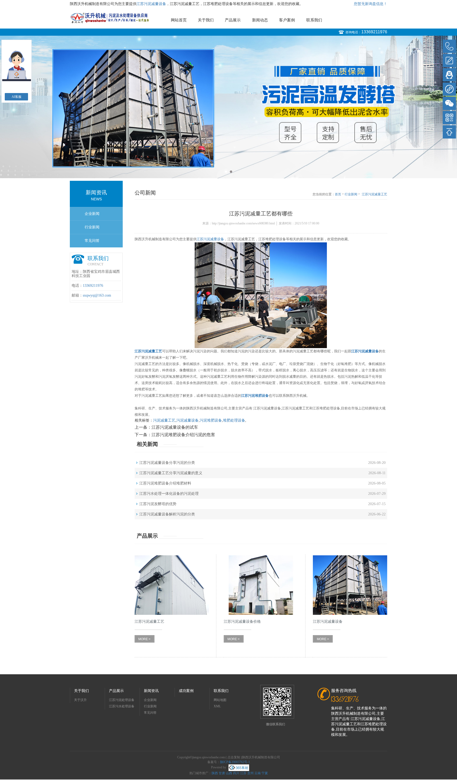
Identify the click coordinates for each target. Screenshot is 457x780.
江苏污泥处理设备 (121, 700)
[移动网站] (449, 117)
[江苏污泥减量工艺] (172, 585)
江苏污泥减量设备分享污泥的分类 (167, 463)
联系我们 (314, 20)
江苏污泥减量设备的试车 (175, 427)
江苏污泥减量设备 (151, 4)
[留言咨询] (449, 60)
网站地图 (220, 700)
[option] (228, 95)
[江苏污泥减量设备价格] (261, 585)
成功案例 (186, 691)
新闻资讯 (151, 691)
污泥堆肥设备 (211, 420)
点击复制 (233, 757)
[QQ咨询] (449, 74)
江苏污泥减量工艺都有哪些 (374, 194)
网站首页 (179, 20)
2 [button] (231, 171)
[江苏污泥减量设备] (350, 585)
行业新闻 (92, 227)
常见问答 (92, 241)
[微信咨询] (449, 103)
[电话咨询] (449, 46)
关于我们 (206, 20)
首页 (338, 194)
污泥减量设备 (187, 420)
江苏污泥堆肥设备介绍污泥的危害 (183, 434)
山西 (229, 773)
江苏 (243, 773)
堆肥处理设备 (234, 420)
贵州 (250, 773)
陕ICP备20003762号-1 (235, 762)
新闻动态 (260, 20)
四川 (236, 773)
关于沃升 (80, 700)
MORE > (144, 639)
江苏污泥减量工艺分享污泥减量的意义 (170, 473)
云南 (257, 773)
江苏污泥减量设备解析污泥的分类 (167, 514)
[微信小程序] (449, 89)
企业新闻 (92, 214)
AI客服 (16, 97)
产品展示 (233, 20)
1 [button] (226, 171)
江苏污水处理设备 (121, 706)
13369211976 (374, 32)
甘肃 (222, 773)
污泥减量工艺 (164, 420)
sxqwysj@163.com (97, 295)
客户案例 (287, 20)
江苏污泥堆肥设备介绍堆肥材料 (165, 483)
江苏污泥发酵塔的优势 (157, 504)
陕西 (215, 773)
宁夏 (265, 773)
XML (217, 706)
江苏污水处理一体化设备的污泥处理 (169, 494)
